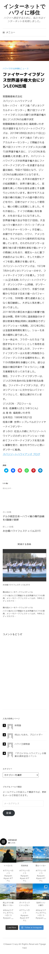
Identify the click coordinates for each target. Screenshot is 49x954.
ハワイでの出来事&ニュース (16, 68)
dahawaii (8, 849)
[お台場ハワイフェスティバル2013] (24, 565)
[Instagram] (13, 859)
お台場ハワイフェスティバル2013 (22, 531)
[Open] (8, 854)
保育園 (18, 725)
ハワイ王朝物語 (22, 743)
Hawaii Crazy (11, 944)
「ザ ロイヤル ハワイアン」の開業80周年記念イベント (30, 755)
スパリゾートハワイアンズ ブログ (21, 454)
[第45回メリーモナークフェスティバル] (26, 612)
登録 (8, 813)
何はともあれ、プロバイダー (29, 734)
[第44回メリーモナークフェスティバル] (26, 596)
